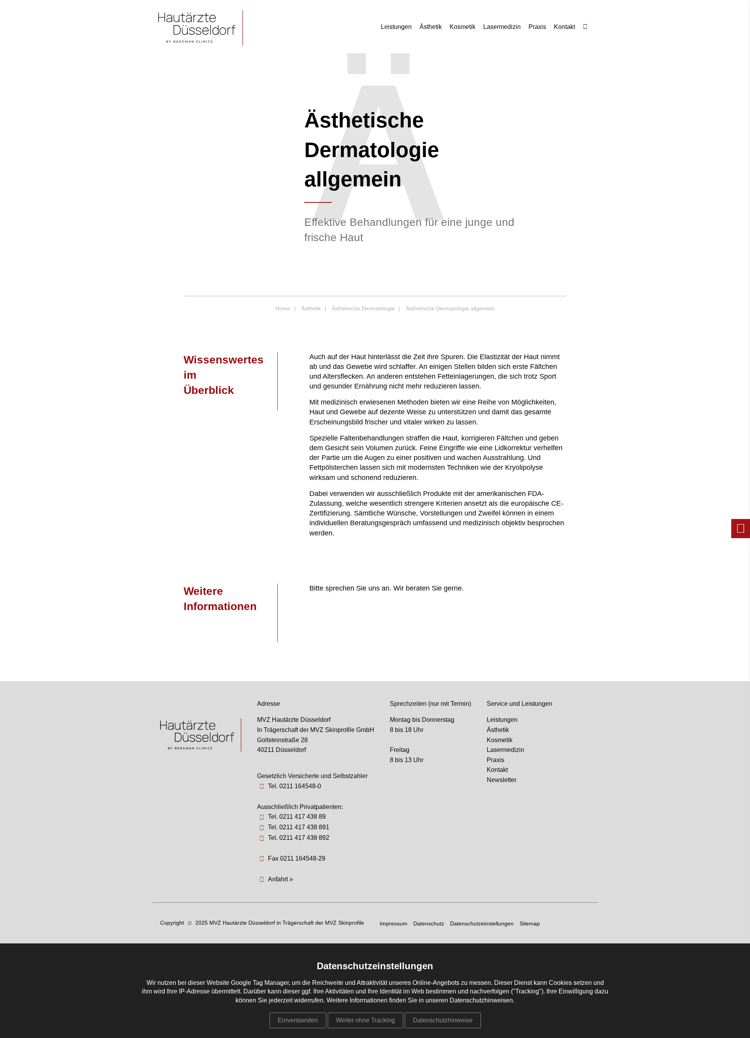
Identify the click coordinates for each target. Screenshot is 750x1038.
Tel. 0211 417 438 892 (298, 837)
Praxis (537, 26)
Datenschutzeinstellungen (482, 923)
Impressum (393, 923)
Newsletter (501, 780)
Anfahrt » (280, 879)
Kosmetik (462, 26)
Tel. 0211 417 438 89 (297, 816)
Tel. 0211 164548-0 (294, 786)
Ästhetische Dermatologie (363, 308)
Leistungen (396, 26)
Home (282, 308)
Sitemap (530, 923)
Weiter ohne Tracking (365, 1020)
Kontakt (564, 26)
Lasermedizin (502, 26)
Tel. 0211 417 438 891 (298, 827)
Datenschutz (428, 923)
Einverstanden (298, 1020)
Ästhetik (431, 26)
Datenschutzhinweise (443, 1020)
